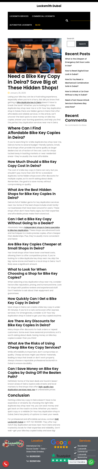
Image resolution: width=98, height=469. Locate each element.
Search (70, 38)
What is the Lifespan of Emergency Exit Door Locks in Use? (77, 62)
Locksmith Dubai (49, 6)
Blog (37, 25)
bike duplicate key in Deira (29, 102)
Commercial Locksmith (43, 16)
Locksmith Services (19, 16)
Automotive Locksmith (21, 25)
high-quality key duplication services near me (31, 388)
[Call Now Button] (5, 464)
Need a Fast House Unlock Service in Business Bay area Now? (77, 103)
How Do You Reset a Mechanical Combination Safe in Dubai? (77, 82)
